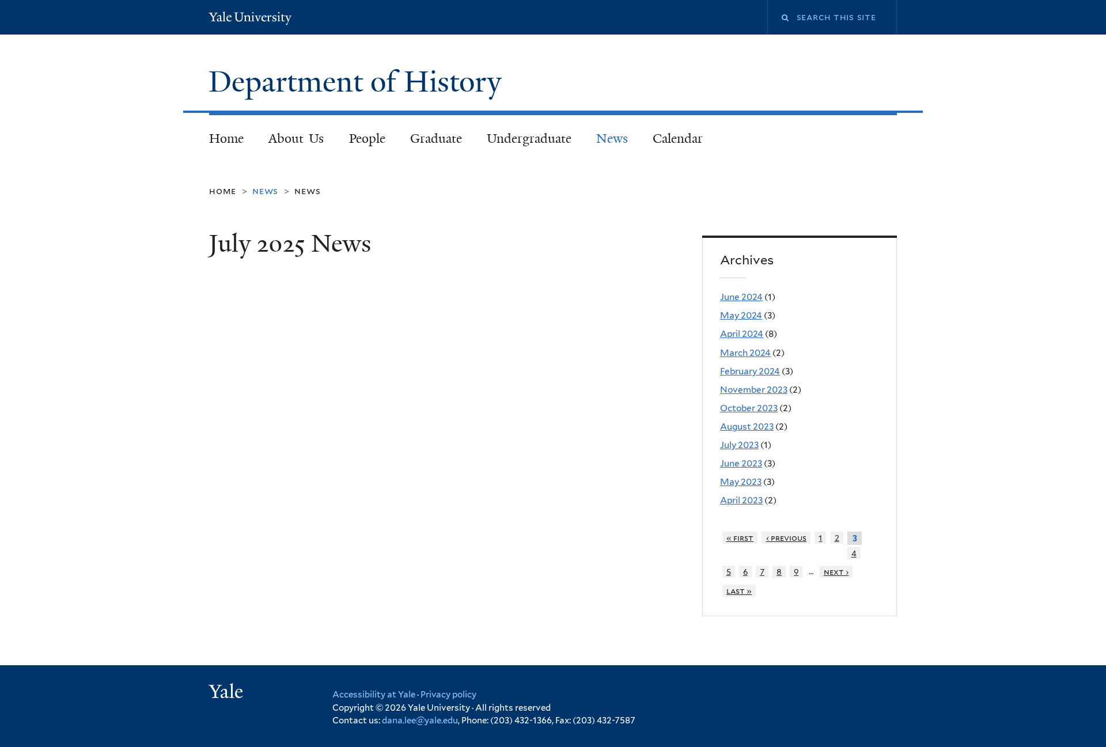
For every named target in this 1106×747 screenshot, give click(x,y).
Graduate (436, 138)
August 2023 (747, 426)
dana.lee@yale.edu (420, 720)
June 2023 (741, 463)
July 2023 (739, 444)
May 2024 (741, 315)
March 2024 (745, 352)
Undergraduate (529, 138)
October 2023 (749, 408)
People (367, 138)
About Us (296, 138)
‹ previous (786, 538)
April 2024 (741, 333)
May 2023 (741, 481)
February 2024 (750, 371)
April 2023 (741, 500)
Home (226, 138)
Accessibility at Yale (373, 694)
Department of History (359, 82)
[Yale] (227, 692)
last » (739, 591)
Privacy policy (448, 694)
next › (836, 572)
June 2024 (741, 296)
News (612, 138)
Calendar (678, 138)
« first (740, 538)
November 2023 (753, 389)
